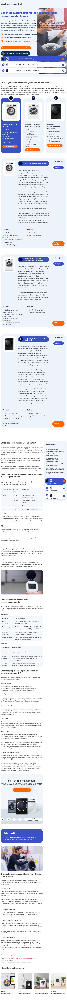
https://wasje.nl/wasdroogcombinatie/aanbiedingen (21, 958)
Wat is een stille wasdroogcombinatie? (52, 454)
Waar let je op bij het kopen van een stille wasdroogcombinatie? (55, 468)
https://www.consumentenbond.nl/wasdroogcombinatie (17, 962)
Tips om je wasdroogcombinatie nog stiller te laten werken (55, 473)
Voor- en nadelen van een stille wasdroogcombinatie (54, 464)
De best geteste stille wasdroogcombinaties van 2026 (55, 450)
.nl (11, 4)
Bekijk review (9, 146)
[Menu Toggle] (42, 4)
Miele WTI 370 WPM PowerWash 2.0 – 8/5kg (33, 125)
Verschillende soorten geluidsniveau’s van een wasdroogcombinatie (52, 459)
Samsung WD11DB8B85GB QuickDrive (53, 126)
